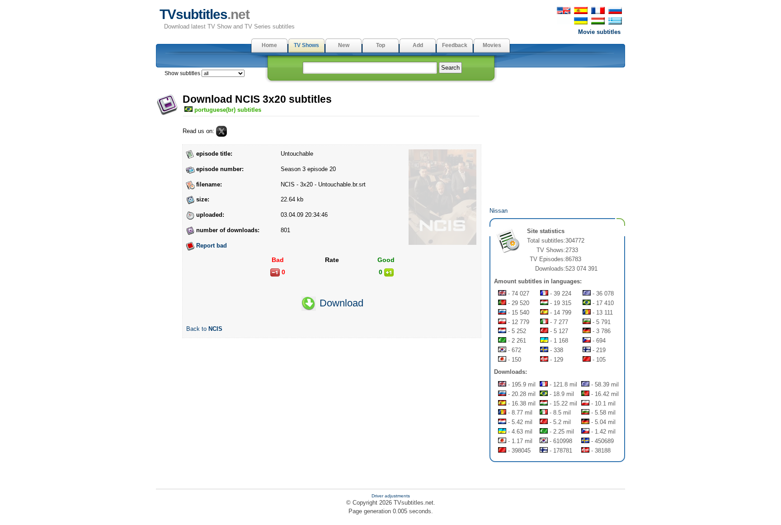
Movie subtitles (599, 32)
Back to (204, 328)
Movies (492, 45)
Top (380, 45)
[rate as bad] (275, 272)
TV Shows (306, 45)
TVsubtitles (204, 14)
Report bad (211, 245)
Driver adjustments (391, 495)
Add (418, 45)
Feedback (454, 45)
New (343, 45)
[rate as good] (389, 272)
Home (269, 45)
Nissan (498, 210)
